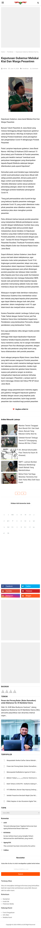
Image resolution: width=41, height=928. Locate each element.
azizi (5, 822)
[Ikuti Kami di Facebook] (10, 586)
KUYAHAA (6, 832)
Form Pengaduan (9, 912)
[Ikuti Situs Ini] (30, 596)
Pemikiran (25, 68)
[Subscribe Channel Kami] (10, 591)
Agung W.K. (7, 842)
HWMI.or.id (20, 924)
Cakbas (6, 850)
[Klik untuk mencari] (38, 3)
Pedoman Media (8, 904)
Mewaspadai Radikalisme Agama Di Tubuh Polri (23, 772)
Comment (35, 68)
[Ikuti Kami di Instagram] (10, 596)
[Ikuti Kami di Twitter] (30, 586)
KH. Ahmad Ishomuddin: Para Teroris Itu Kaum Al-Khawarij (28, 452)
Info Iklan (6, 915)
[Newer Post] (17, 493)
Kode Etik (6, 901)
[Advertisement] (20, 27)
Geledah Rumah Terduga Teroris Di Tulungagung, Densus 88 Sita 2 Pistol (28, 440)
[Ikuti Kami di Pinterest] (30, 591)
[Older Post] (23, 493)
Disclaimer (6, 899)
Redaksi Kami (7, 917)
